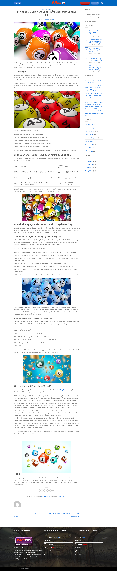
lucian (88, 87)
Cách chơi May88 (90, 128)
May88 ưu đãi (89, 141)
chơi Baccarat (98, 82)
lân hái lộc (92, 87)
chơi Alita (93, 82)
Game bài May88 (90, 131)
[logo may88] (24, 541)
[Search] (102, 3)
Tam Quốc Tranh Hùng (93, 102)
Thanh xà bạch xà (88, 104)
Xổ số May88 (89, 151)
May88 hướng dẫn (46, 9)
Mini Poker (93, 93)
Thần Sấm (94, 104)
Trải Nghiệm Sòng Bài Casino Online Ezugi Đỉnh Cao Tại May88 (95, 41)
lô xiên (60, 496)
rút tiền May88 (91, 97)
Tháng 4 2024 (89, 164)
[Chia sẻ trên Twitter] (43, 490)
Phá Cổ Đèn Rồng (92, 95)
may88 (64, 496)
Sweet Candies (88, 100)
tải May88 (92, 106)
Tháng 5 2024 (89, 161)
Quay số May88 (89, 147)
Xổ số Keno (89, 108)
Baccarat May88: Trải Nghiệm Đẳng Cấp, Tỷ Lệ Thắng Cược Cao (95, 32)
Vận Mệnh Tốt (97, 106)
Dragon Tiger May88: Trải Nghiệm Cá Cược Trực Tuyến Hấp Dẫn (95, 58)
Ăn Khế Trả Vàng (95, 108)
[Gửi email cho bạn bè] (46, 490)
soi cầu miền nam (99, 97)
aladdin (86, 80)
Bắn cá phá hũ (88, 82)
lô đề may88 (100, 87)
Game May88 (89, 134)
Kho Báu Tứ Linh (93, 85)
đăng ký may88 (89, 113)
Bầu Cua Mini (99, 80)
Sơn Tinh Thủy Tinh (95, 100)
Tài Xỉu (88, 106)
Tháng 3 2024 (89, 167)
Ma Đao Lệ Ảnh (99, 90)
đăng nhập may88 (97, 113)
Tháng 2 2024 (89, 171)
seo (53, 19)
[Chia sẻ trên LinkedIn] (52, 490)
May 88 (94, 90)
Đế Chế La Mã (100, 110)
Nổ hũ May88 (89, 144)
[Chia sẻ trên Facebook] (40, 490)
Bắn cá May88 (89, 124)
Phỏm (97, 95)
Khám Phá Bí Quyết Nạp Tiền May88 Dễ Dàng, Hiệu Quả (95, 67)
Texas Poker (100, 102)
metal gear (87, 93)
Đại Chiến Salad (94, 110)
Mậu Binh (97, 93)
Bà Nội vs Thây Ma (92, 80)
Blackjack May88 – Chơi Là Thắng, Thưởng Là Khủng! (96, 49)
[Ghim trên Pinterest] (49, 490)
